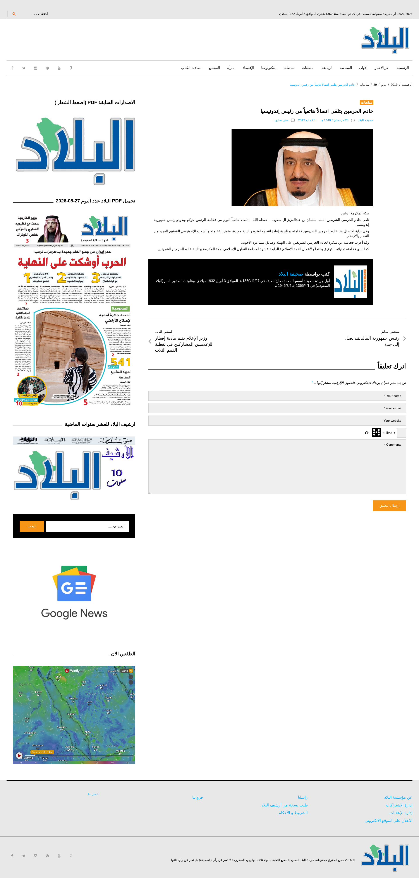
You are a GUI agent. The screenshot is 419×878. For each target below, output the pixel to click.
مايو (383, 84)
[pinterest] (47, 68)
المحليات (308, 68)
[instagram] (35, 68)
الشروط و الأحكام (293, 813)
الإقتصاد (248, 68)
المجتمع (214, 68)
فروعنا (197, 797)
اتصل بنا (93, 794)
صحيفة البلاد (365, 120)
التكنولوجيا (268, 68)
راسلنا (303, 797)
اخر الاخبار (382, 68)
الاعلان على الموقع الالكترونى (388, 820)
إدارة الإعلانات (401, 813)
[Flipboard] (70, 68)
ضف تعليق (281, 120)
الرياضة (327, 68)
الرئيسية (403, 68)
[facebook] (12, 68)
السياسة (346, 68)
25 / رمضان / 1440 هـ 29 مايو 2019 (323, 120)
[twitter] (23, 68)
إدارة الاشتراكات (399, 805)
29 (375, 84)
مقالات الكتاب (191, 68)
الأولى (363, 68)
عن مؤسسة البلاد (398, 797)
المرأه (231, 68)
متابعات (289, 68)
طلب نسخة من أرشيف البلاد (284, 805)
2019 (394, 84)
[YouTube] (59, 68)
